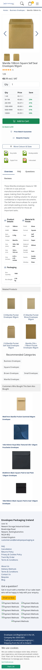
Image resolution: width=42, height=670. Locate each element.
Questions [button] (30, 171)
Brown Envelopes (11, 373)
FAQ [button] (19, 171)
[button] (37, 4)
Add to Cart (23, 121)
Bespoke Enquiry (22, 138)
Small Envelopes (31, 373)
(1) (13, 70)
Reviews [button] (8, 178)
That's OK (10, 666)
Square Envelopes (11, 367)
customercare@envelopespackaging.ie (17, 540)
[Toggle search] (22, 3)
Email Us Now (8, 598)
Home (5, 10)
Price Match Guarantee (22, 132)
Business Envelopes (17, 10)
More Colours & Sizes (23, 146)
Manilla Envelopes (11, 379)
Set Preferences (7, 662)
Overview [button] (8, 171)
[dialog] (21, 657)
